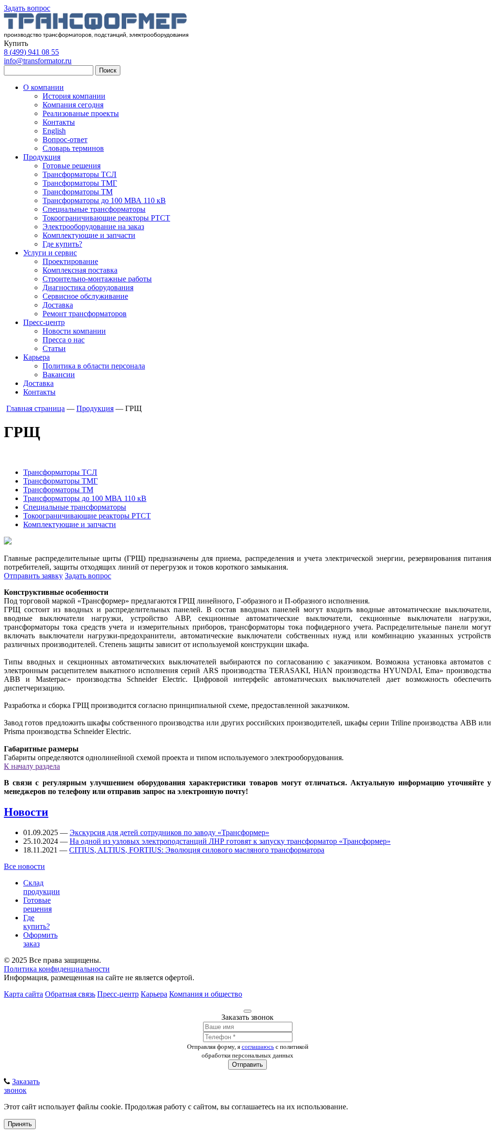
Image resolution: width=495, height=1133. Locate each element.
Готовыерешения (37, 904)
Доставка (58, 305)
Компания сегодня (73, 105)
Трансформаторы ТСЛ (79, 174)
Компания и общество (205, 994)
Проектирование (70, 261)
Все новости (24, 866)
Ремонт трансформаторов (85, 313)
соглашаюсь (258, 1046)
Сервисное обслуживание (85, 296)
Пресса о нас (64, 340)
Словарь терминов (73, 148)
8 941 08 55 (31, 52)
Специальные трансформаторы (94, 209)
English (54, 131)
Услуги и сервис (50, 253)
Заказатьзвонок (22, 1085)
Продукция (41, 157)
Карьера (36, 357)
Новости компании (74, 331)
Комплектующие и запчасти (89, 235)
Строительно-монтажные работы (97, 279)
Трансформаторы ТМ (78, 192)
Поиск (107, 70)
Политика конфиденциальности (57, 969)
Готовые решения (72, 166)
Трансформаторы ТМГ (80, 183)
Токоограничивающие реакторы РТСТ (106, 218)
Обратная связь (70, 994)
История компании (74, 96)
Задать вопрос (27, 8)
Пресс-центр (44, 322)
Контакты (59, 122)
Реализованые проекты (81, 113)
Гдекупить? (36, 921)
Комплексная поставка (80, 270)
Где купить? (62, 244)
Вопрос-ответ (65, 139)
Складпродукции (41, 887)
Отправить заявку (33, 576)
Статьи (54, 348)
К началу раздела (32, 766)
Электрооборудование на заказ (93, 226)
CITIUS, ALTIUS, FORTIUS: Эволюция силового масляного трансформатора (196, 850)
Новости (26, 812)
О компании (43, 87)
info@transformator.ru (38, 61)
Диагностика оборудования (88, 287)
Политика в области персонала (94, 366)
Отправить (247, 1064)
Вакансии (59, 374)
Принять (20, 1124)
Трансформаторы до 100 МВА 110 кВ (104, 200)
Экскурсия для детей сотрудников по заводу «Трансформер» (169, 832)
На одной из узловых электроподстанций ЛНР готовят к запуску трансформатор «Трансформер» (230, 841)
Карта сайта (23, 994)
